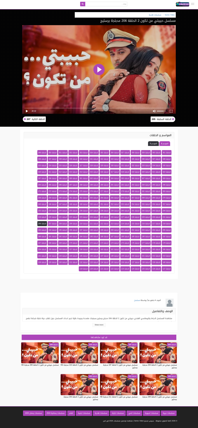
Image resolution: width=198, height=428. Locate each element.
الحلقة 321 (156, 172)
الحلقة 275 (84, 191)
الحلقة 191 (156, 236)
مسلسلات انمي (134, 413)
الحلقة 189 (135, 236)
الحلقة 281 (146, 191)
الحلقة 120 (94, 268)
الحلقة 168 (52, 243)
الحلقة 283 (167, 191)
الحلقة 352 (73, 152)
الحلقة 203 (146, 230)
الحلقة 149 (125, 256)
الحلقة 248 (73, 204)
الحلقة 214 (125, 223)
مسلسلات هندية (101, 413)
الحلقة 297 (42, 178)
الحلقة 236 (84, 210)
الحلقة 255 (146, 204)
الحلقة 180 (42, 236)
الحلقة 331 (125, 165)
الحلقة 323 (42, 165)
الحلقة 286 (63, 185)
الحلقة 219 (42, 217)
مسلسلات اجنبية (84, 413)
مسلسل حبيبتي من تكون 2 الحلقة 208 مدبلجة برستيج (159, 398)
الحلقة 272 (52, 191)
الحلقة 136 (125, 262)
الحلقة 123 (125, 268)
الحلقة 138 (146, 262)
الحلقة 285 (52, 185)
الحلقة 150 (135, 256)
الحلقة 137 (135, 262)
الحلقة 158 (84, 249)
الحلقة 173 (104, 243)
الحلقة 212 (104, 223)
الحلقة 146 (94, 256)
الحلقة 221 (63, 217)
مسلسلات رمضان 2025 (33, 413)
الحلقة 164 (146, 249)
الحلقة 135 (115, 262)
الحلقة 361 (167, 152)
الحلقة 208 (63, 223)
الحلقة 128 (42, 262)
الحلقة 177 (146, 243)
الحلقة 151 (146, 256)
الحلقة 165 (156, 249)
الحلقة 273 (63, 191)
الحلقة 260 (63, 197)
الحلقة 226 (115, 217)
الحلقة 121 (104, 268)
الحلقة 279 (125, 191)
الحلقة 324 (52, 165)
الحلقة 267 (135, 197)
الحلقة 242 (146, 210)
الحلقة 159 (94, 249)
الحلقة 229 (146, 217)
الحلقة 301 (84, 178)
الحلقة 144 (73, 256)
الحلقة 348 (167, 159)
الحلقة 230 (156, 217)
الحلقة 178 (156, 243)
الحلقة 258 (42, 197)
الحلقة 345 (135, 159)
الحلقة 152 (156, 256)
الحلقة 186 (104, 236)
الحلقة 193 (42, 230)
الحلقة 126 (156, 268)
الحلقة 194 (52, 230)
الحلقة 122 (115, 268)
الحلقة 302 (94, 178)
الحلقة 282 (156, 191)
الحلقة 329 (104, 165)
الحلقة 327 (84, 165)
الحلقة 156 (63, 249)
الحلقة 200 (115, 230)
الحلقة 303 (104, 178)
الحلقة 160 (104, 249)
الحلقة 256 (156, 204)
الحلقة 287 (73, 185)
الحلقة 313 (73, 172)
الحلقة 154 (42, 249)
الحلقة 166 (167, 249)
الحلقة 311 (52, 172)
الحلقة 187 (115, 236)
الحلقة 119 (84, 268)
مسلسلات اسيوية (151, 413)
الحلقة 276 (94, 191)
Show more (99, 324)
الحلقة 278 (115, 191)
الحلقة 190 (146, 236)
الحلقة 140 (167, 262)
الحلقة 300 (73, 178)
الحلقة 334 (156, 165)
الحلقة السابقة (162, 119)
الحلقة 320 (146, 172)
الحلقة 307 (146, 178)
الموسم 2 (164, 143)
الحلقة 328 (94, 165)
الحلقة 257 (167, 204)
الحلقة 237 (94, 210)
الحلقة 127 (167, 268)
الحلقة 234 (63, 210)
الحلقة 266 (125, 197)
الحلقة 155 (52, 249)
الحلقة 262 (84, 197)
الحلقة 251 (104, 204)
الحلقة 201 (125, 230)
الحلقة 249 (84, 204)
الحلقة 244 (167, 210)
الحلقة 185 (94, 236)
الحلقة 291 (115, 185)
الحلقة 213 (115, 223)
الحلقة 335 (167, 165)
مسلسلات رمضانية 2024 (56, 413)
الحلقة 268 (146, 197)
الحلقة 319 (135, 172)
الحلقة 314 (84, 172)
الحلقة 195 (63, 230)
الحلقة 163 (135, 249)
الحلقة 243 (156, 210)
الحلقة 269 (156, 197)
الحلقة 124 (135, 268)
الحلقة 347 (156, 159)
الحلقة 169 (63, 243)
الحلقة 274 (73, 191)
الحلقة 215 (135, 223)
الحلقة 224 (94, 217)
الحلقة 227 (125, 217)
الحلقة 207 (52, 223)
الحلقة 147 (104, 256)
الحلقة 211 (94, 223)
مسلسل (137, 300)
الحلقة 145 (84, 256)
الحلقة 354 (94, 152)
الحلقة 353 (84, 152)
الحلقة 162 (125, 249)
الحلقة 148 (115, 256)
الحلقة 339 (73, 159)
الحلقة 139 (156, 262)
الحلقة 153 (167, 256)
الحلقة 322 (167, 172)
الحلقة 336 (42, 159)
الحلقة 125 (146, 268)
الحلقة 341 (94, 159)
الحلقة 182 (63, 236)
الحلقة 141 (42, 256)
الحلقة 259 (52, 197)
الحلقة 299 (63, 178)
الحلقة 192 (167, 236)
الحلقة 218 (167, 223)
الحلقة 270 (167, 197)
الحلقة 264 (104, 197)
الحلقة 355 (104, 152)
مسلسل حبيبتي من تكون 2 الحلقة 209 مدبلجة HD (40, 365)
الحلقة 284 (42, 185)
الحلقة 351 (63, 152)
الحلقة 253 (125, 204)
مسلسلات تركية (118, 413)
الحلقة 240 (125, 210)
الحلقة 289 (94, 185)
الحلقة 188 (125, 236)
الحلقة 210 (84, 223)
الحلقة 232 (42, 210)
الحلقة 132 (84, 262)
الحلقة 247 (63, 204)
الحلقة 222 (73, 217)
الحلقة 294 (146, 185)
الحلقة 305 (125, 178)
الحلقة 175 (125, 243)
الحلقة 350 (52, 152)
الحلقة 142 (52, 256)
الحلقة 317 (115, 172)
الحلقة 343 (115, 159)
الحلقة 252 (115, 204)
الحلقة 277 (104, 191)
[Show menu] (192, 4)
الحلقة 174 (115, 243)
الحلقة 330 (115, 165)
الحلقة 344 (125, 159)
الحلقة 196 (73, 230)
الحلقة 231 (167, 217)
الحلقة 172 (94, 243)
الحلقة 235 (73, 210)
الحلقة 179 (167, 243)
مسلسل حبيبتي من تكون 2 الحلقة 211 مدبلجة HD (119, 397)
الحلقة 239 (115, 210)
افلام (71, 413)
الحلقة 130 (63, 262)
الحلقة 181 (52, 236)
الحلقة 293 (135, 185)
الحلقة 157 (73, 249)
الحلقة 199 (104, 230)
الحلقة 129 (52, 262)
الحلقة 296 (167, 185)
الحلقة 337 (52, 159)
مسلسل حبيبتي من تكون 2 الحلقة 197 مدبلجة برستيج (120, 366)
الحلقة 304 (115, 178)
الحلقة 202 (135, 230)
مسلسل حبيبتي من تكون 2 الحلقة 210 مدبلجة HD (79, 365)
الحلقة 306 (135, 178)
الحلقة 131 (73, 262)
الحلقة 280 (135, 191)
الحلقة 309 (167, 178)
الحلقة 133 (94, 262)
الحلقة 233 (52, 210)
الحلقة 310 (42, 172)
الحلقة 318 (125, 172)
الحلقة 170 (73, 243)
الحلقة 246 (52, 204)
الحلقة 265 (115, 197)
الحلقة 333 (146, 165)
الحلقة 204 (156, 230)
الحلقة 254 (135, 204)
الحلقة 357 (125, 152)
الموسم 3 (153, 143)
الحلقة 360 (156, 152)
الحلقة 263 (94, 197)
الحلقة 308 (156, 178)
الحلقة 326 (73, 165)
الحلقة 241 (135, 210)
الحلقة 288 (84, 185)
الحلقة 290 (104, 185)
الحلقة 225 (104, 217)
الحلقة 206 (42, 223)
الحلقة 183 (73, 236)
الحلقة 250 (94, 204)
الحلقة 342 (104, 159)
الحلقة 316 (104, 172)
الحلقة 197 (84, 230)
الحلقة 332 (135, 165)
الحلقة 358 (135, 152)
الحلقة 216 (146, 223)
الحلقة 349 (42, 152)
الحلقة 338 (63, 159)
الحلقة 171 (84, 243)
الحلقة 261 (73, 197)
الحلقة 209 (73, 223)
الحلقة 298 (52, 178)
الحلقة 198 (94, 230)
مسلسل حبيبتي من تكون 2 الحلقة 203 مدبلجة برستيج (81, 398)
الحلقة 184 (84, 236)
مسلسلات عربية (169, 413)
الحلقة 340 (84, 159)
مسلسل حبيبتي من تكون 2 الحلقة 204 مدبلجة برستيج (159, 366)
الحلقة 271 (42, 191)
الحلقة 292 (125, 185)
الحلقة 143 (63, 256)
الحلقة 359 (146, 152)
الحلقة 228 (135, 217)
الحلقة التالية (35, 119)
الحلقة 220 (52, 217)
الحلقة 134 (104, 262)
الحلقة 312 (63, 172)
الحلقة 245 (42, 204)
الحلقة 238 (104, 210)
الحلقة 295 (156, 185)
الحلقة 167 (42, 243)
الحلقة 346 (146, 159)
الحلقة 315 (94, 172)
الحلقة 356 (115, 152)
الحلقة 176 (135, 243)
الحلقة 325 (63, 165)
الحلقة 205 (167, 230)
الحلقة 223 (84, 217)
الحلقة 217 (156, 223)
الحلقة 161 (115, 249)
